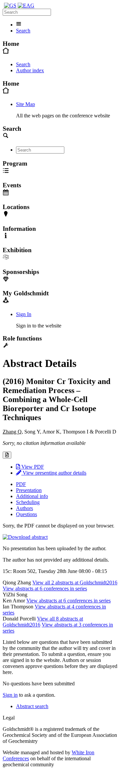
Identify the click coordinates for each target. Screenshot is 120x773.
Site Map (25, 104)
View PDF (32, 467)
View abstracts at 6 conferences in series (45, 588)
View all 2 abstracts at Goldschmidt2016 (74, 582)
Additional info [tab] (32, 496)
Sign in (10, 695)
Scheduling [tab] (28, 502)
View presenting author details (53, 473)
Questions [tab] (26, 514)
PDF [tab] (21, 484)
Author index (30, 70)
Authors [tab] (24, 508)
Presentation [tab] (29, 490)
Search (23, 30)
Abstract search (32, 706)
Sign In (23, 314)
